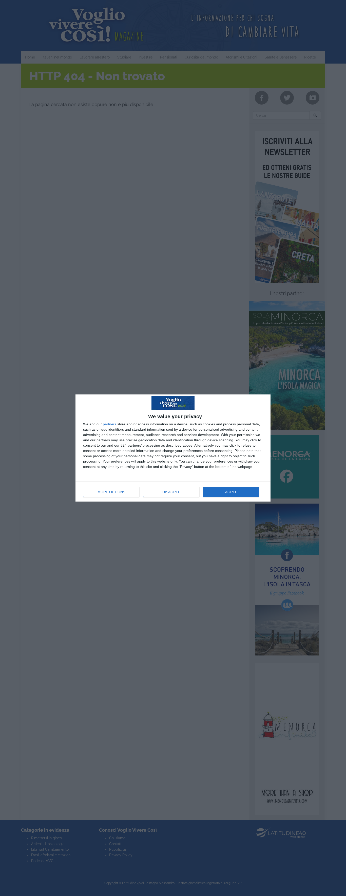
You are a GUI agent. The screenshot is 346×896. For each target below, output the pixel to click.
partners (109, 424)
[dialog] (173, 448)
